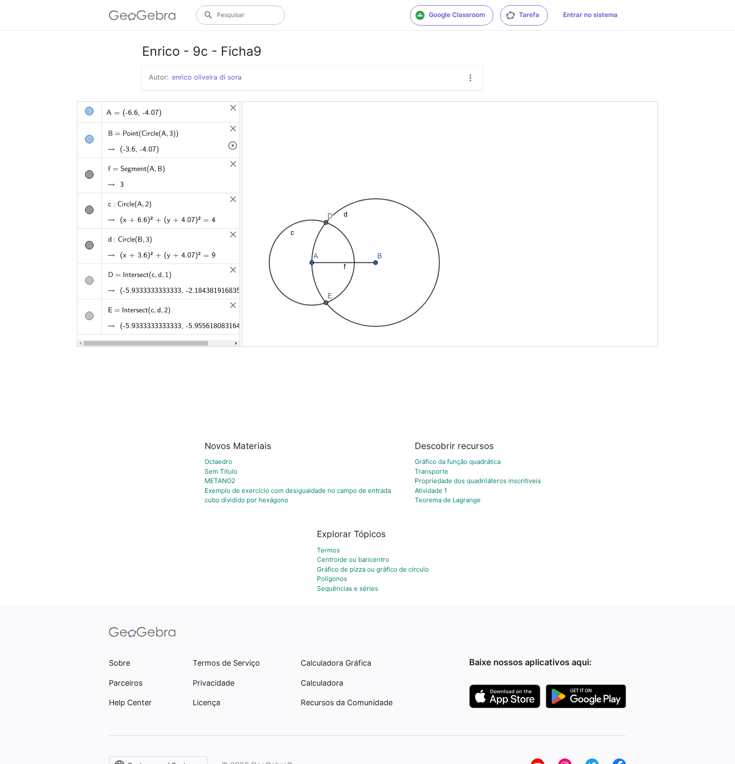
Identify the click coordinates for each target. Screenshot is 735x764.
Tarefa (529, 15)
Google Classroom (457, 15)
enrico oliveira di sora (207, 77)
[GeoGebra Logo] (142, 15)
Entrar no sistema (590, 15)
